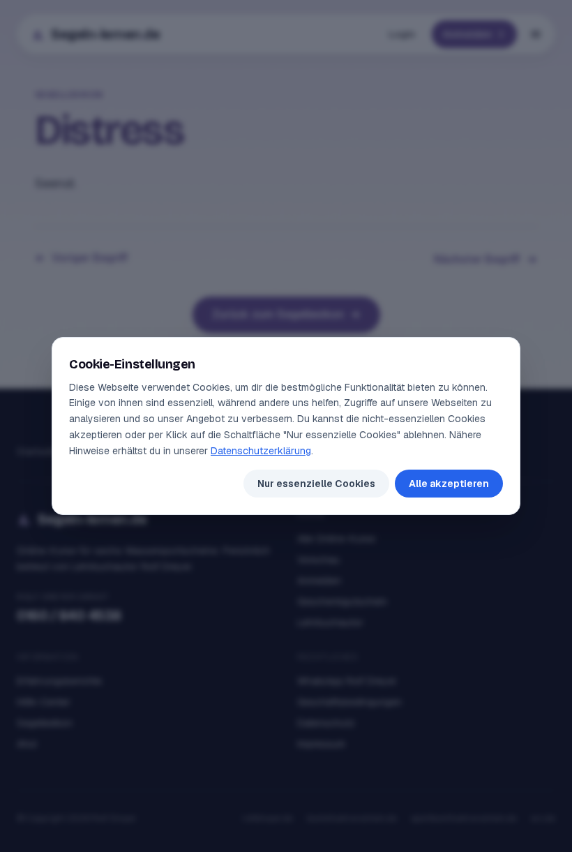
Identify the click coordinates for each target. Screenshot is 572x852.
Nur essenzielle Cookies (316, 483)
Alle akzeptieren (449, 483)
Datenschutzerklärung (261, 450)
